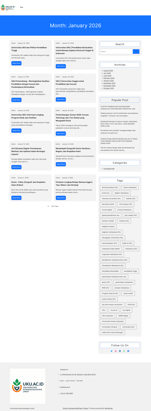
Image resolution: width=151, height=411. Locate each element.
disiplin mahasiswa (122, 193)
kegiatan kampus (108, 226)
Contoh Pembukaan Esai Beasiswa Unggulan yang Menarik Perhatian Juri (118, 108)
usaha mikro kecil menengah (112, 332)
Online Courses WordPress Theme (75, 408)
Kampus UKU (124, 221)
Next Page (54, 206)
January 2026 (108, 81)
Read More (16, 63)
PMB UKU (105, 288)
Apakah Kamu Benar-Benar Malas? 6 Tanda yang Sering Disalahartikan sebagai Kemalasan (119, 141)
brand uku (105, 193)
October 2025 (108, 88)
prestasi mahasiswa (122, 288)
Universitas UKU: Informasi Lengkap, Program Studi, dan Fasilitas (27, 116)
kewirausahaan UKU (109, 243)
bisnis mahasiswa (130, 187)
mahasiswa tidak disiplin (111, 249)
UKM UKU (131, 304)
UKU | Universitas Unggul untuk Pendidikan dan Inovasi (70, 82)
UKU (103, 310)
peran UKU (106, 282)
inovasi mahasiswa (124, 210)
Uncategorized (108, 169)
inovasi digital (107, 210)
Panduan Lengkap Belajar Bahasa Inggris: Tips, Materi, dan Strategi (74, 183)
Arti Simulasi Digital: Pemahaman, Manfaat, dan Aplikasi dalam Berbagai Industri (28, 151)
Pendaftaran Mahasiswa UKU (113, 265)
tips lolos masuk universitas (112, 304)
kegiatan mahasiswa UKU (111, 232)
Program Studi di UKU (110, 293)
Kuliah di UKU (127, 243)
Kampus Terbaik (108, 221)
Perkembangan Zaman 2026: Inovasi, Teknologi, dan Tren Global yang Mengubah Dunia (72, 118)
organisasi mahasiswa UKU (112, 254)
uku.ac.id (114, 310)
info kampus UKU (125, 204)
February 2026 (108, 78)
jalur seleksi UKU (131, 215)
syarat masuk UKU (109, 299)
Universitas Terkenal (109, 327)
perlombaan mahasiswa (124, 282)
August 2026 (108, 71)
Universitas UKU (128, 327)
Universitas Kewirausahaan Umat (22, 408)
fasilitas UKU (130, 198)
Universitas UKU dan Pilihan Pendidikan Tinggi (29, 49)
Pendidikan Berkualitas (110, 271)
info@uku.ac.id (65, 387)
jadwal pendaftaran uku (110, 215)
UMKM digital (123, 316)
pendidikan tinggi (130, 271)
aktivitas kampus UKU (110, 187)
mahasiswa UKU (131, 249)
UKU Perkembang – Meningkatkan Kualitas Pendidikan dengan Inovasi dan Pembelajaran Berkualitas (30, 84)
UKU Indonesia (107, 316)
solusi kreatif (128, 293)
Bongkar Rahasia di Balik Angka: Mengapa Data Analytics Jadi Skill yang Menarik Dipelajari (119, 124)
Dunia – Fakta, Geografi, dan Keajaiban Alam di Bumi (28, 183)
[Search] (136, 51)
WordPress (109, 408)
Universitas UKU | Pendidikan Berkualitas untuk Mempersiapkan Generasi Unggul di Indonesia (74, 50)
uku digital (126, 310)
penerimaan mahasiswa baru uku (114, 277)
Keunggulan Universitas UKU (112, 238)
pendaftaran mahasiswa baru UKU (114, 260)
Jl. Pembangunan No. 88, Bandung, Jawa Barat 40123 (78, 374)
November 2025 (109, 86)
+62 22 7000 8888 (66, 393)
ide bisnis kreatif (108, 204)
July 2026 (107, 73)
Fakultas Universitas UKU (111, 198)
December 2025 (109, 83)
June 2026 (107, 76)
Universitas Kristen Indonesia (112, 321)
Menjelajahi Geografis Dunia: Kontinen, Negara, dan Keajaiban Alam (73, 150)
